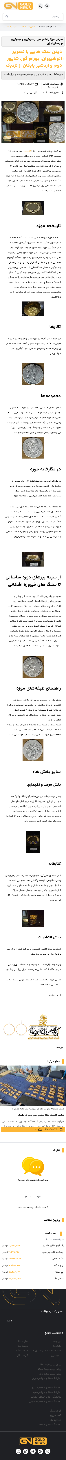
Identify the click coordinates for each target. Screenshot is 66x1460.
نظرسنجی (56, 1355)
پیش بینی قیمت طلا (50, 1365)
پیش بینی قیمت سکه (49, 1369)
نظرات (38, 1196)
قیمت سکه (22, 1351)
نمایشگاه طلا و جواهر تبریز (47, 1392)
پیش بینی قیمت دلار (50, 1374)
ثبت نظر (28, 1196)
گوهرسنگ (55, 1411)
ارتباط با (57, 1346)
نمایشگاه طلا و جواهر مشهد (46, 1397)
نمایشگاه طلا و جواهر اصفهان (45, 1402)
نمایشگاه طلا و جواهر (49, 1425)
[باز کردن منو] (58, 6)
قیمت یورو (55, 1416)
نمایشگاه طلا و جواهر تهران (46, 1379)
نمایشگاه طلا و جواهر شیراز (46, 1388)
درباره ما (57, 1341)
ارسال (9, 1321)
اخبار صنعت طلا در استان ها (46, 1351)
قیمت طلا (23, 1346)
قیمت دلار (22, 1355)
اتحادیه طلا (55, 1420)
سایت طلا (23, 1341)
